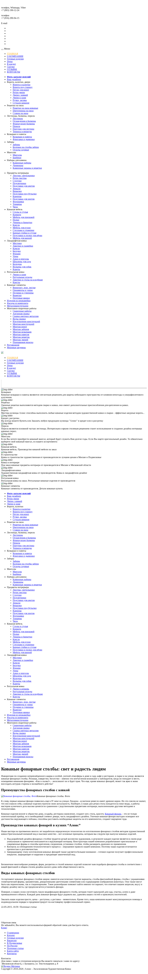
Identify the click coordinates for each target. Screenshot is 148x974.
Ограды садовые (21, 150)
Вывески (17, 295)
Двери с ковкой (20, 95)
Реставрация (13, 345)
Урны (15, 256)
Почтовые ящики (21, 298)
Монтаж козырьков (22, 332)
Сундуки (17, 181)
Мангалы (17, 155)
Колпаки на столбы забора (26, 147)
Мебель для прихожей (23, 217)
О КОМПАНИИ (15, 56)
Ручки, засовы (20, 100)
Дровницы (18, 165)
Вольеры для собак (22, 267)
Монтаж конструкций (23, 324)
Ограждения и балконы (24, 121)
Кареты (16, 269)
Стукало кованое (21, 103)
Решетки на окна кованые (25, 108)
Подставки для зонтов (24, 199)
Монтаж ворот (20, 326)
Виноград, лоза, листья (24, 287)
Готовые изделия (15, 59)
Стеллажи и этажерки (23, 230)
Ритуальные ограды (22, 277)
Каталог (11, 935)
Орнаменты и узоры (23, 290)
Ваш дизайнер (14, 79)
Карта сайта (13, 951)
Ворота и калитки (21, 84)
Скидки (11, 66)
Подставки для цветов (24, 186)
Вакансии (12, 940)
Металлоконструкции (17, 306)
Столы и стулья (20, 212)
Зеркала (16, 188)
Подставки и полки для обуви (27, 235)
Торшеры (17, 204)
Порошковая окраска (23, 342)
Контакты (12, 953)
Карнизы (17, 196)
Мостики (17, 243)
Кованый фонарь (113, 814)
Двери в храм (19, 97)
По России (12, 945)
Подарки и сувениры (23, 293)
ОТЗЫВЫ (12, 69)
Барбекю (17, 157)
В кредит (11, 64)
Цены (10, 61)
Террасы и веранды (22, 131)
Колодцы (17, 264)
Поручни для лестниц (23, 129)
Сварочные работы (22, 311)
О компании (13, 932)
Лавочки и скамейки (23, 246)
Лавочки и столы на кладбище (28, 280)
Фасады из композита (17, 303)
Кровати (17, 214)
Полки (16, 220)
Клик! (4, 928)
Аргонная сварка (21, 313)
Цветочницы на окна (23, 110)
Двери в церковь (21, 689)
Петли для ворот (21, 90)
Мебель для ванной (22, 238)
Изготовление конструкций (26, 321)
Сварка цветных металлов (26, 316)
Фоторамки (18, 201)
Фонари (17, 253)
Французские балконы (24, 123)
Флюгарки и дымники (24, 139)
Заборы (16, 144)
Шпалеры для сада (22, 261)
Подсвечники (19, 183)
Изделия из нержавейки (18, 300)
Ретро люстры (20, 178)
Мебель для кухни (22, 227)
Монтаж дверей (20, 339)
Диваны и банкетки (22, 222)
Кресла (16, 225)
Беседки (17, 251)
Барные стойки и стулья (24, 233)
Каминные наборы (22, 163)
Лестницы (18, 118)
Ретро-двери (19, 92)
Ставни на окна (20, 113)
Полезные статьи (15, 948)
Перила (16, 126)
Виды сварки (19, 319)
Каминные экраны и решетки (27, 168)
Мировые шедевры (16, 347)
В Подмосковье (14, 943)
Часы (15, 207)
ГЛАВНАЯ (12, 53)
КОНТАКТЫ (13, 72)
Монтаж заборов (21, 329)
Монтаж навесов (21, 334)
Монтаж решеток (21, 337)
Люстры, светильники (24, 175)
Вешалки (17, 191)
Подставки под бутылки (25, 194)
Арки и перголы (21, 259)
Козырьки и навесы (22, 137)
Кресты (16, 282)
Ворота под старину (23, 87)
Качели (16, 248)
